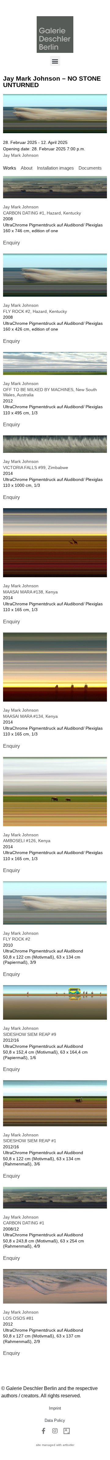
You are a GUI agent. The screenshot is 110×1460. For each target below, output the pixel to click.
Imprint (55, 1408)
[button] (55, 61)
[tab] (9, 168)
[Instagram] (55, 1431)
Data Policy (55, 1420)
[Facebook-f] (43, 1431)
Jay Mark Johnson (20, 155)
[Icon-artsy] (66, 1431)
